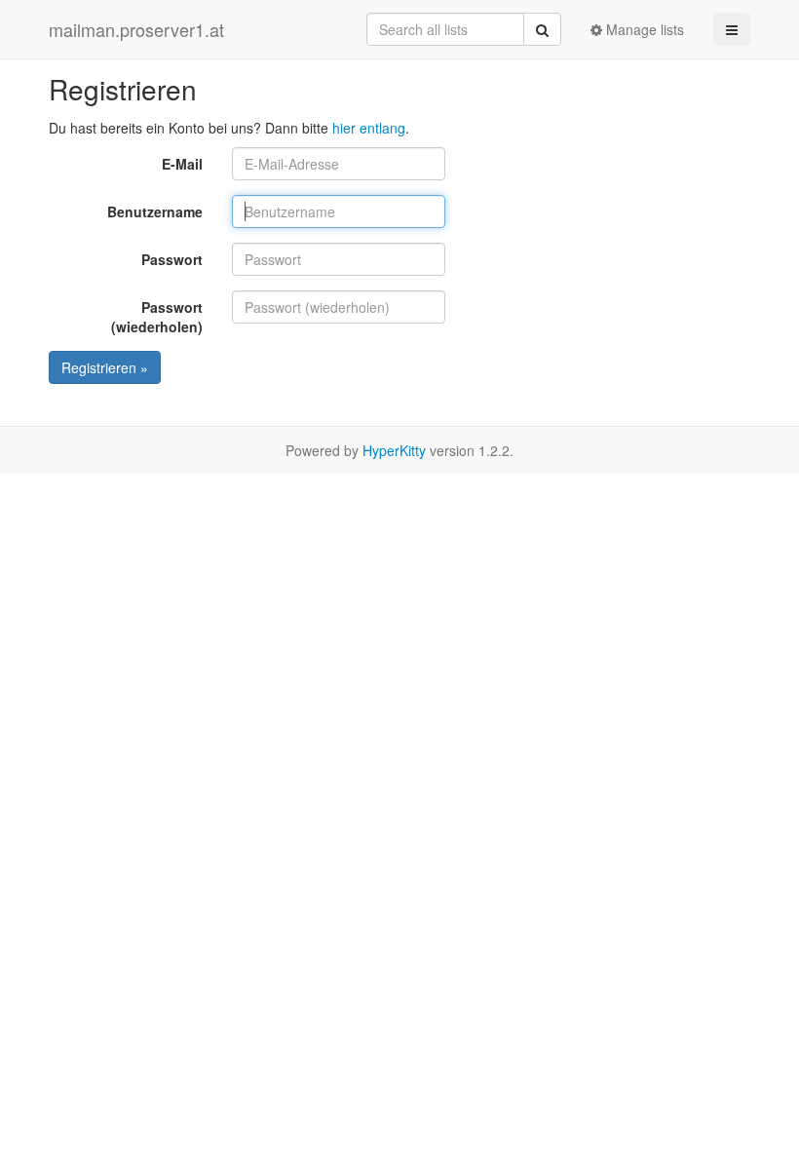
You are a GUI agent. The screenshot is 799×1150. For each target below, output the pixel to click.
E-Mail (182, 163)
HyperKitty (394, 450)
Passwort (172, 259)
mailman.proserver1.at (136, 29)
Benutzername (155, 211)
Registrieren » (104, 367)
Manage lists (643, 29)
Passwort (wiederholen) (157, 316)
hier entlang (368, 127)
